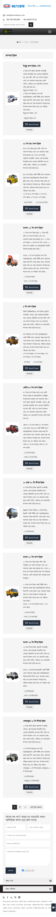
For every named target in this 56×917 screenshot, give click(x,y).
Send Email (31, 124)
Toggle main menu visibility (50, 32)
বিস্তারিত (29, 130)
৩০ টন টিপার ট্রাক (29, 531)
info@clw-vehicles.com (16, 15)
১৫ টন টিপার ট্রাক (29, 776)
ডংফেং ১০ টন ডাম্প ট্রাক (30, 617)
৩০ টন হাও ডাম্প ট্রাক (41, 202)
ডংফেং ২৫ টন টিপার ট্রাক (31, 695)
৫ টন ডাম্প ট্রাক (38, 362)
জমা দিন (10, 870)
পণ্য (26, 42)
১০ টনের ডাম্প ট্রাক (29, 612)
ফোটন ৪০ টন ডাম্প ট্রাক (30, 457)
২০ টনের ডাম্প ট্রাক (29, 277)
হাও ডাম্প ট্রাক (28, 202)
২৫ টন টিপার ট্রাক (29, 691)
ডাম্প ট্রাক (27, 362)
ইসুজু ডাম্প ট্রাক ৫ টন (30, 118)
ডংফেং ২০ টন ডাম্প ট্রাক (30, 281)
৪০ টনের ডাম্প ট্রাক (29, 453)
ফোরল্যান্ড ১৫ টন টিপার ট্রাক (31, 781)
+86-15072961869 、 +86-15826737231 (21, 20)
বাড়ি (18, 42)
